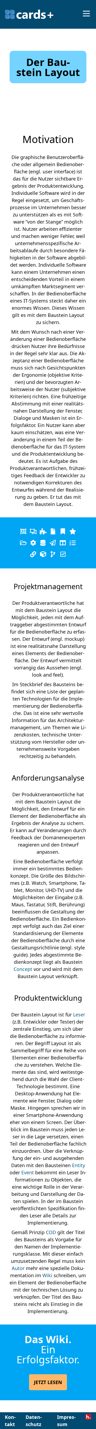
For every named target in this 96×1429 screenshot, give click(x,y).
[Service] (33, 543)
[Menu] (86, 13)
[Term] (73, 531)
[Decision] (53, 554)
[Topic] (23, 531)
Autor (18, 1268)
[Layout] (63, 543)
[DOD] (23, 543)
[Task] (73, 543)
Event (27, 1172)
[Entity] (43, 543)
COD (51, 1232)
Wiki (47, 1275)
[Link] (63, 531)
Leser (79, 1014)
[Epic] (33, 531)
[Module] (43, 554)
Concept (23, 969)
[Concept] (33, 554)
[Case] (43, 531)
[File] (53, 531)
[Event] (53, 543)
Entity (78, 1165)
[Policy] (63, 554)
